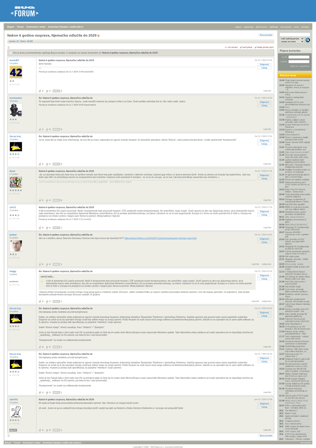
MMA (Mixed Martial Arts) (296, 224)
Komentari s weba (36, 27)
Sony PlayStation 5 (293, 324)
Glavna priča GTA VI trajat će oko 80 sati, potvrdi (296, 397)
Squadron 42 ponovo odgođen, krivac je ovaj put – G (297, 87)
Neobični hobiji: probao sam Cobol (297, 268)
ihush (13, 171)
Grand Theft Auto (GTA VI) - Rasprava (297, 126)
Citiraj (264, 68)
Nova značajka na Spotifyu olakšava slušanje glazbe (297, 111)
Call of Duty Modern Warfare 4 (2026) (297, 305)
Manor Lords (290, 413)
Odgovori (264, 64)
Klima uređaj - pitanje (294, 264)
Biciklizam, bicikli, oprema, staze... (296, 295)
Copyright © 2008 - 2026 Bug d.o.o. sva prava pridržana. (158, 447)
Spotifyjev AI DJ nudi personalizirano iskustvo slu (297, 103)
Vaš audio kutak (292, 256)
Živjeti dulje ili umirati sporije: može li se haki (297, 81)
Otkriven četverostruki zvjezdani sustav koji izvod (297, 320)
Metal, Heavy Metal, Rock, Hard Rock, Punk (297, 402)
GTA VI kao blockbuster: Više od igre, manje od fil (296, 435)
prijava (238, 27)
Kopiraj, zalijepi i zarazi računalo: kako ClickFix (295, 121)
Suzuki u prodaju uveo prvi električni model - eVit (297, 310)
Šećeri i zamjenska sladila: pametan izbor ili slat (297, 138)
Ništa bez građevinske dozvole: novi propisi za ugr (297, 300)
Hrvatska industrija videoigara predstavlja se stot (296, 390)
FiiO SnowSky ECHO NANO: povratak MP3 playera (294, 241)
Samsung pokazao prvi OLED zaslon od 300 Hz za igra (297, 184)
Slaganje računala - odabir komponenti (296, 260)
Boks (287, 107)
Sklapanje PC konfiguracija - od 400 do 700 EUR (297, 247)
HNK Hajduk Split (292, 431)
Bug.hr (10, 27)
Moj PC (13, 430)
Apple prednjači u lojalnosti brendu (296, 417)
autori (296, 27)
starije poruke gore (265, 47)
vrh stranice (306, 443)
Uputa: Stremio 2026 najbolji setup (297, 143)
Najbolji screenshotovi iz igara (295, 221)
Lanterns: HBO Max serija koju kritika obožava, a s (296, 350)
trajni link (267, 91)
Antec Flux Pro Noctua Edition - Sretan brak (295, 190)
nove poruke (285, 27)
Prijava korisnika (290, 50)
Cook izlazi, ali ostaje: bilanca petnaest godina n (296, 290)
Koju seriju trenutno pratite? (297, 152)
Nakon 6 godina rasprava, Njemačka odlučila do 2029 (129, 53)
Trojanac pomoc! (292, 421)
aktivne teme (261, 27)
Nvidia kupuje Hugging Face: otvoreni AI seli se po (297, 380)
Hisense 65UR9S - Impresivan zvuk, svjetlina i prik (297, 234)
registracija (248, 27)
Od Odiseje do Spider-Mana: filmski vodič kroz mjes (297, 278)
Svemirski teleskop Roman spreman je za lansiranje (297, 342)
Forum (20, 27)
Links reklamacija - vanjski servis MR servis (297, 337)
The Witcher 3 (291, 410)
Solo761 (14, 399)
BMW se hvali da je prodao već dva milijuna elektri (297, 208)
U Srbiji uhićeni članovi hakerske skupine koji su (296, 273)
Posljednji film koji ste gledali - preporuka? (297, 116)
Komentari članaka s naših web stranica (69, 27)
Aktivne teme (288, 75)
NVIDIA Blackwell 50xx (295, 346)
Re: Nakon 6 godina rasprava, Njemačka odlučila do (66, 98)
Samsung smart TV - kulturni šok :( (294, 355)
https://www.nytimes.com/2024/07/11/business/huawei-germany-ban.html (161, 238)
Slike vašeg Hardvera (294, 217)
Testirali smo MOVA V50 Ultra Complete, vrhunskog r (297, 370)
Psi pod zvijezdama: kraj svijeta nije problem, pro (296, 148)
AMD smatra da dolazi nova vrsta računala (297, 427)
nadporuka (266, 264)
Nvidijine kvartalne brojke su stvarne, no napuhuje (297, 171)
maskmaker (16, 98)
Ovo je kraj (15, 136)
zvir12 (13, 207)
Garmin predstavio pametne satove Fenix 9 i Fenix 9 (297, 252)
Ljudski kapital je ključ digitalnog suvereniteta (295, 161)
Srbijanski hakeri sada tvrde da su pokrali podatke (297, 360)
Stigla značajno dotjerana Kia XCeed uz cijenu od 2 (296, 375)
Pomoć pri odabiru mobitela (297, 179)
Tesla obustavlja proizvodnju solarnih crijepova (297, 195)
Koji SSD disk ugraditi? (295, 204)
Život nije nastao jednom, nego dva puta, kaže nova (296, 156)
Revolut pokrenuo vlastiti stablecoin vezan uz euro (296, 365)
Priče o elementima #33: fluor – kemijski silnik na (295, 406)
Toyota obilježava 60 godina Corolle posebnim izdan (297, 385)
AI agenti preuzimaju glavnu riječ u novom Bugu (297, 176)
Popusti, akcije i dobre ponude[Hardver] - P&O (295, 332)
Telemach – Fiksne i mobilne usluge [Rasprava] (297, 440)
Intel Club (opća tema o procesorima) (295, 283)
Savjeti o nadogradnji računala (294, 98)
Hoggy (13, 271)
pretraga (305, 27)
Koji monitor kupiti (292, 286)
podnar (13, 235)
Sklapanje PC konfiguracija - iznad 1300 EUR (297, 228)
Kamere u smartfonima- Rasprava (295, 131)
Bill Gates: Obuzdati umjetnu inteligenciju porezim (297, 166)
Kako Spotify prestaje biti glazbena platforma (296, 315)
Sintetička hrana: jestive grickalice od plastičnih (295, 213)
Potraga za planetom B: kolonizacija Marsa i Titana (297, 200)
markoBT (15, 60)
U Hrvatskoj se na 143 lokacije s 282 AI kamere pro (297, 327)
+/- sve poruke (231, 47)
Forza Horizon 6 (292, 134)
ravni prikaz (247, 47)
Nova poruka (266, 35)
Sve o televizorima (293, 424)
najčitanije (273, 27)
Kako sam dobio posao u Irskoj (296, 93)
